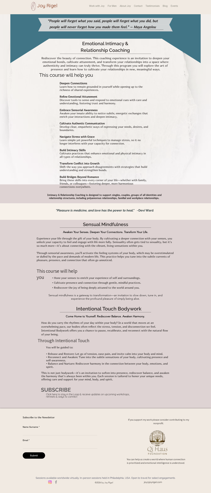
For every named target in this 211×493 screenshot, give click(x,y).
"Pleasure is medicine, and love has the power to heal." (96, 210)
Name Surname (31, 427)
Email (26, 440)
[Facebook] (56, 482)
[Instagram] (50, 482)
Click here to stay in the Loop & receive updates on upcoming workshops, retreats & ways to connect (88, 395)
